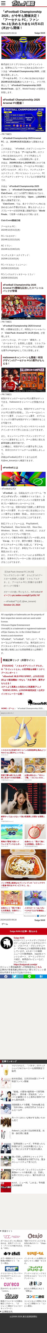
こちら (39, 967)
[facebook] (6, 976)
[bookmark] (41, 976)
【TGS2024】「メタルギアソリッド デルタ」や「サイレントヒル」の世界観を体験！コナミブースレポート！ (23, 669)
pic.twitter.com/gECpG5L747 (26, 595)
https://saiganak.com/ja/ (25, 964)
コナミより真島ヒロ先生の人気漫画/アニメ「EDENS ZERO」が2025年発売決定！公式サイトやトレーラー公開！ (23, 690)
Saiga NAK (39, 33)
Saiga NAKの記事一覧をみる (23, 931)
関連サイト (7, 1231)
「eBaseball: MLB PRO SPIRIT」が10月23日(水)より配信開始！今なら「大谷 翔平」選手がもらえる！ (23, 679)
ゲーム (5, 924)
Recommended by (30, 916)
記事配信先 (7, 1311)
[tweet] (15, 976)
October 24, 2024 (12, 605)
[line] (29, 976)
